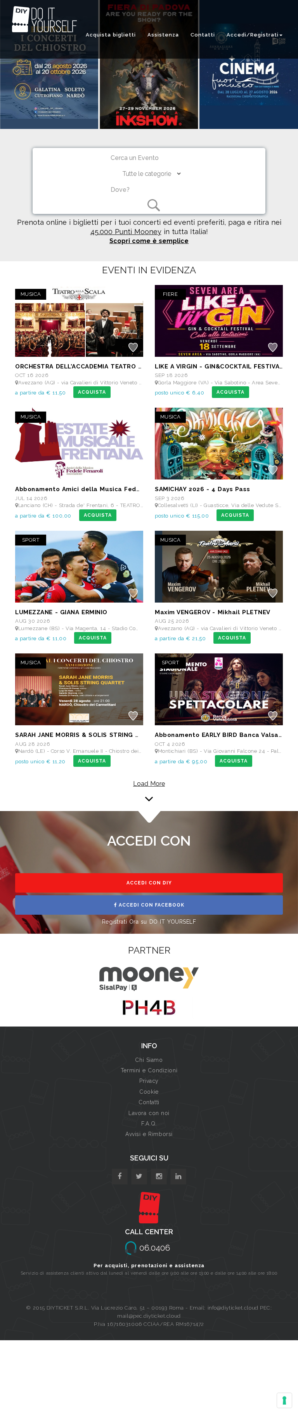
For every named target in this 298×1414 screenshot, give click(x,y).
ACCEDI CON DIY (149, 883)
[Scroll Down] (149, 793)
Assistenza (163, 35)
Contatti (203, 35)
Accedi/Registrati (253, 35)
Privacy (149, 1081)
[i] (178, 1176)
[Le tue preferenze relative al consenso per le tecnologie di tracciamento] (284, 1400)
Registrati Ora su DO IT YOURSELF (149, 922)
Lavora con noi (149, 1113)
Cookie (148, 1092)
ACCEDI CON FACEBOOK (150, 905)
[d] (159, 1176)
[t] (139, 1176)
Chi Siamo (149, 1060)
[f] (119, 1176)
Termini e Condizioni (149, 1070)
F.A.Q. (148, 1123)
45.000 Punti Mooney (125, 232)
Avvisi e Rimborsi (149, 1134)
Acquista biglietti (111, 35)
